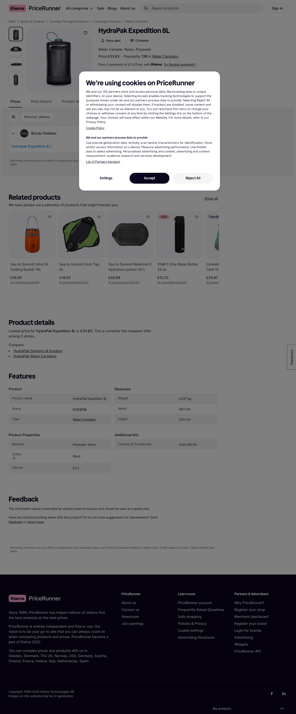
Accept (149, 178)
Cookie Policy (95, 128)
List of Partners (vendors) (103, 162)
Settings (106, 178)
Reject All (193, 178)
